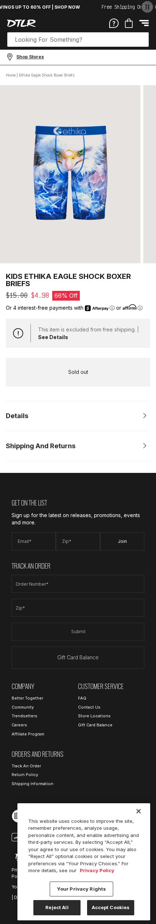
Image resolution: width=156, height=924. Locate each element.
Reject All (56, 907)
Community (23, 707)
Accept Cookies (111, 907)
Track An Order (26, 765)
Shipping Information (32, 783)
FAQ (82, 698)
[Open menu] (144, 23)
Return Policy (25, 774)
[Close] (139, 811)
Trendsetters (24, 715)
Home (11, 75)
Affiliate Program (28, 734)
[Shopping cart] (129, 23)
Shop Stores (30, 56)
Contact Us (89, 707)
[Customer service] (114, 23)
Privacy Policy (97, 870)
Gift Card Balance (78, 657)
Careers (19, 724)
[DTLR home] (21, 23)
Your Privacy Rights (81, 889)
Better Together (27, 698)
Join (122, 541)
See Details (53, 337)
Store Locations (94, 715)
